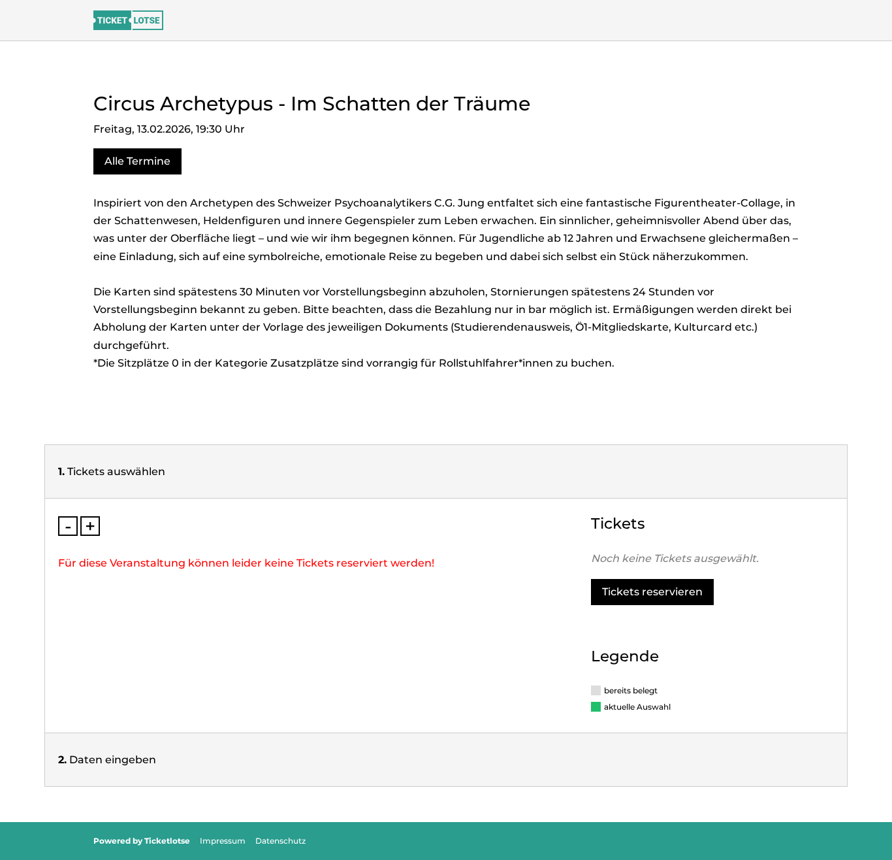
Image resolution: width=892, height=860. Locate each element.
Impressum (223, 841)
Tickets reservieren (652, 592)
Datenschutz (280, 841)
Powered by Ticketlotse (141, 841)
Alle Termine (137, 161)
